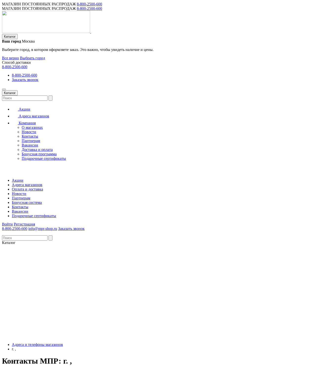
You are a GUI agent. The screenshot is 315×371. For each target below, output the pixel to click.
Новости (29, 132)
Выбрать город (32, 58)
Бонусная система (27, 202)
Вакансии (30, 145)
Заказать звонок (25, 80)
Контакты (30, 136)
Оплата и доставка (27, 189)
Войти (7, 224)
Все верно (10, 58)
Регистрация (24, 224)
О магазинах (32, 127)
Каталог (10, 36)
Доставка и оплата (37, 149)
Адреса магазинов (33, 116)
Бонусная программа (39, 154)
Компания (27, 123)
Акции (24, 109)
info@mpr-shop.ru (42, 228)
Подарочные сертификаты (44, 158)
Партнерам (31, 141)
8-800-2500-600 (89, 4)
